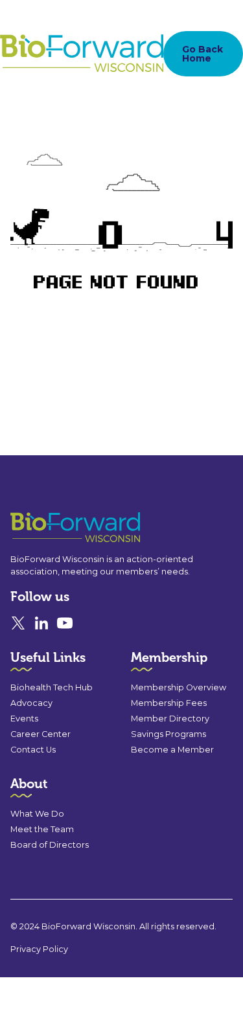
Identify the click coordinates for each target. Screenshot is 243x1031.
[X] (18, 623)
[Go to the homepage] (51, 527)
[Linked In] (41, 623)
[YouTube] (65, 623)
